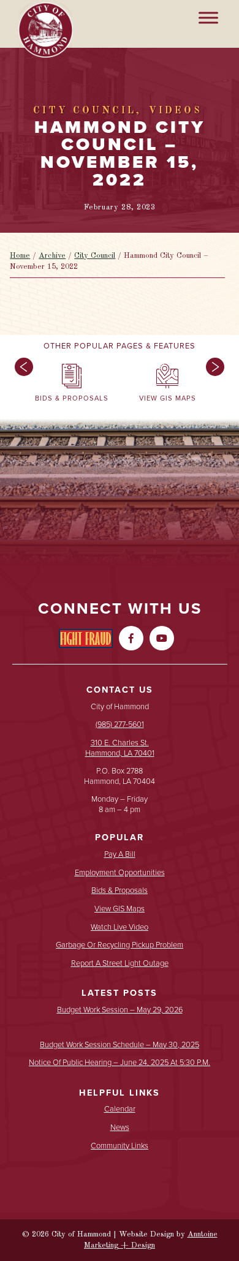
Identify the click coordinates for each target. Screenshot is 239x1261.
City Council (94, 256)
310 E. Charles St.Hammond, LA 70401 (119, 748)
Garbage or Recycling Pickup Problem (119, 945)
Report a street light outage (120, 963)
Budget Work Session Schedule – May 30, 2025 (119, 1045)
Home (20, 256)
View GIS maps (119, 909)
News (119, 1128)
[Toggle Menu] (208, 17)
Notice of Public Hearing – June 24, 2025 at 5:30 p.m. (119, 1063)
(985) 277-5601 (120, 724)
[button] (20, 386)
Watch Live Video (119, 927)
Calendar (119, 1109)
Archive (52, 256)
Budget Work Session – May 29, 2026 (120, 1010)
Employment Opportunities (120, 873)
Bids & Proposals (119, 891)
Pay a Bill (119, 854)
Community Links (119, 1146)
